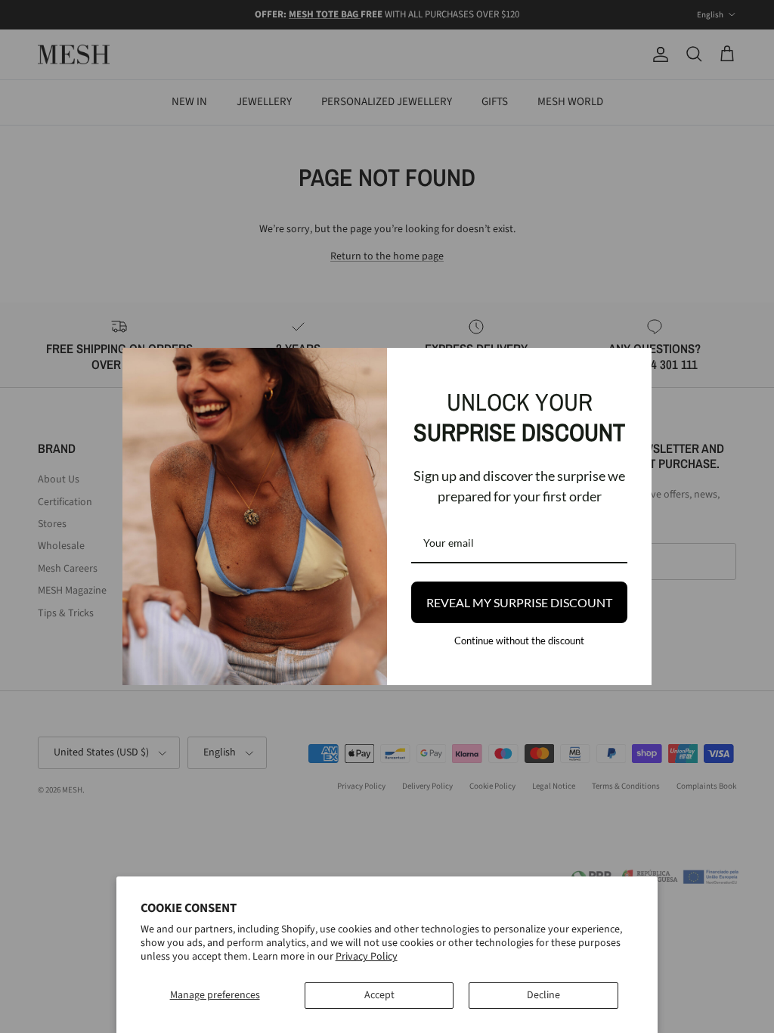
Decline (543, 995)
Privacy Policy (367, 956)
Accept (379, 995)
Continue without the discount (519, 640)
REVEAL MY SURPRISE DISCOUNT (519, 602)
